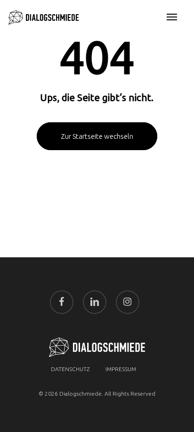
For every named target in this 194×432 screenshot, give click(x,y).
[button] (172, 17)
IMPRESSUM (120, 369)
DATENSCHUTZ (70, 369)
